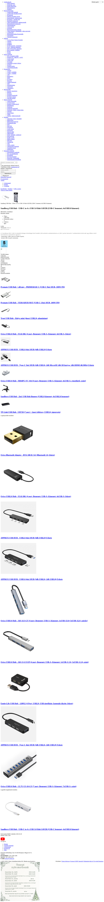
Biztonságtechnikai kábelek (14, 29)
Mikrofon (9, 140)
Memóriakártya (11, 8)
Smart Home (10, 113)
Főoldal (6, 844)
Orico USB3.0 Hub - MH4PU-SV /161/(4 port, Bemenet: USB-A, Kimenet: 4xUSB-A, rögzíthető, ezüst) (43, 381)
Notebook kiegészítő (12, 108)
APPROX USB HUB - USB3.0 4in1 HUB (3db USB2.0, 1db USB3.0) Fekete (32, 579)
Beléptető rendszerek (12, 21)
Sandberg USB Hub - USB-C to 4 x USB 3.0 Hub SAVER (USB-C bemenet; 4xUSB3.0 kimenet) (40, 829)
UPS (8, 143)
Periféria (6, 117)
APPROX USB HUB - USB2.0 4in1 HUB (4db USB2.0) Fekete (26, 349)
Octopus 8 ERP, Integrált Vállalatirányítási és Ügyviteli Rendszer (86, 861)
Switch (9, 53)
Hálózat (6, 38)
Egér (8, 124)
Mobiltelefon (10, 105)
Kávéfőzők (10, 155)
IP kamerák (10, 15)
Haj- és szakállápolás (12, 153)
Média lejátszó (11, 139)
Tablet (8, 114)
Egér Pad (9, 126)
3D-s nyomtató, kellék (13, 56)
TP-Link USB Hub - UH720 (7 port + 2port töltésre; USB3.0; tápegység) (30, 412)
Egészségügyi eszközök (13, 152)
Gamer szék (10, 60)
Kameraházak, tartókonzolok (14, 18)
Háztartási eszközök (9, 151)
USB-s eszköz (10, 145)
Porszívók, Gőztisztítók (13, 158)
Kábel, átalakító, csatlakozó (14, 135)
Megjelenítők (7, 89)
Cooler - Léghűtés (11, 72)
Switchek (9, 28)
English (6, 184)
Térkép (2, 180)
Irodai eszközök (8, 54)
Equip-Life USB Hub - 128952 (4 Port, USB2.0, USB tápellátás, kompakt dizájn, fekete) (37, 703)
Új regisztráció (4, 179)
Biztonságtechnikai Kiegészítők (15, 34)
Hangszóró (10, 130)
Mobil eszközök (8, 99)
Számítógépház (11, 85)
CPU (8, 75)
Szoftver (9, 64)
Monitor (9, 92)
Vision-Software (65, 861)
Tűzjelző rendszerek (12, 37)
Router (9, 51)
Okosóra (9, 111)
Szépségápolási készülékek (14, 159)
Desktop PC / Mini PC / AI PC (15, 57)
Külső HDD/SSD (11, 6)
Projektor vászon (11, 97)
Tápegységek (10, 26)
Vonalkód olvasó (11, 148)
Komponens (7, 69)
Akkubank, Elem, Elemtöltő (14, 118)
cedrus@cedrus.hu (9, 858)
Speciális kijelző (11, 98)
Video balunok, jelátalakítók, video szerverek (18, 31)
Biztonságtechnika (8, 10)
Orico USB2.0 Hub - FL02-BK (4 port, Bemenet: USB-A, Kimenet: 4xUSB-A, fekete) (36, 334)
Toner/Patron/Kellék (12, 67)
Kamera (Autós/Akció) (13, 104)
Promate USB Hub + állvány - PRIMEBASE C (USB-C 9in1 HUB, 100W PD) (33, 287)
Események (7, 848)
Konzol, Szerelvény (12, 91)
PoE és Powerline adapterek (14, 48)
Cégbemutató (7, 183)
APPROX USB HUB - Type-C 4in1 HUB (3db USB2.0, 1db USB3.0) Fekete (32, 745)
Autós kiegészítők (11, 101)
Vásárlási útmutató (8, 845)
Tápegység (10, 86)
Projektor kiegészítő (12, 95)
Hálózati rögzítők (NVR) (13, 16)
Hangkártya (10, 76)
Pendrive (9, 9)
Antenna (9, 43)
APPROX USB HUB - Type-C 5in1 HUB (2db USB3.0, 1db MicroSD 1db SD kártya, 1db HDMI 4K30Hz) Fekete (47, 365)
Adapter (9, 41)
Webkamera (10, 149)
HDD (8, 78)
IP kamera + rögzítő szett (13, 19)
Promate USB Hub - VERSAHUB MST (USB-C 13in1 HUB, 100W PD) (30, 303)
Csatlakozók (10, 32)
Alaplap (9, 70)
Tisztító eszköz (11, 66)
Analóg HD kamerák (12, 12)
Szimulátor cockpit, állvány (14, 63)
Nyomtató (9, 62)
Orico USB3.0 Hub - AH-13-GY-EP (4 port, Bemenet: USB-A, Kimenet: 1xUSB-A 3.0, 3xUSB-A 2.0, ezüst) (45, 662)
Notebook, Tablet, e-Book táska (15, 110)
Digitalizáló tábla (11, 123)
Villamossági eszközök (13, 146)
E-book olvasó (11, 102)
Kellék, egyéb (10, 137)
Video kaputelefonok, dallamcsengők (16, 22)
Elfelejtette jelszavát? (6, 177)
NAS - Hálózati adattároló (14, 47)
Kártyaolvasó (10, 136)
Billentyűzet (10, 120)
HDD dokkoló (11, 3)
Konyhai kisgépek (11, 156)
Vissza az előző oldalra (6, 190)
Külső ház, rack (11, 5)
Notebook (9, 107)
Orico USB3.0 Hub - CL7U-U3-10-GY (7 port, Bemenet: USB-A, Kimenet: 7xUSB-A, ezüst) (38, 786)
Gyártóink (6, 186)
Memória (9, 80)
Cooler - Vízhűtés (11, 73)
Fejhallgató (10, 127)
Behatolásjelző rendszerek (13, 24)
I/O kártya (9, 79)
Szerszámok (10, 35)
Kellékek (9, 44)
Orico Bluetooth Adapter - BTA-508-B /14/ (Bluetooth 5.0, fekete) (28, 455)
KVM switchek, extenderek (14, 45)
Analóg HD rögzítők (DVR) (14, 13)
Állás (5, 850)
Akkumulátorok (11, 25)
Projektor (9, 94)
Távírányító (10, 142)
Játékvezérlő (10, 133)
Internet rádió (10, 132)
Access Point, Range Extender (15, 40)
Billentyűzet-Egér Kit (12, 121)
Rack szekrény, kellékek (13, 50)
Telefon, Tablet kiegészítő (13, 116)
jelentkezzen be (15, 167)
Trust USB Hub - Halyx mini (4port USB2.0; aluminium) (24, 318)
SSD (8, 83)
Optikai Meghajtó (11, 82)
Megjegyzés (5, 175)
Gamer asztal (10, 59)
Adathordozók (7, 2)
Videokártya (10, 88)
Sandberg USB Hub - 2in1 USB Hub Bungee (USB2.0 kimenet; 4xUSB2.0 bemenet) (35, 396)
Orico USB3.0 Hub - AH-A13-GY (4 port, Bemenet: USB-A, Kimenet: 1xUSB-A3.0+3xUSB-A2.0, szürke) (44, 621)
